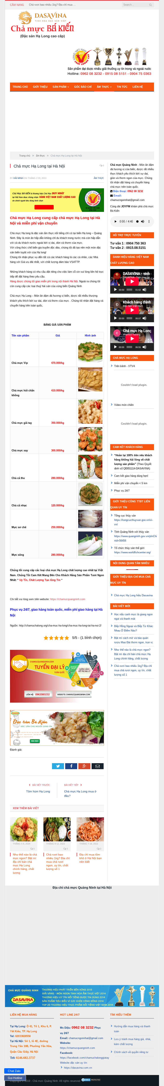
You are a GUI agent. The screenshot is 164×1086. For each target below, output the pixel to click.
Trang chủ (20, 86)
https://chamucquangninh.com (67, 599)
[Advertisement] (82, 122)
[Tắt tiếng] (144, 290)
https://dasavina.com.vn (78, 1067)
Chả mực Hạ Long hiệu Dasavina (133, 595)
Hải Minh (18, 178)
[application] (132, 281)
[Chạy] (115, 290)
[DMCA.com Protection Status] (91, 1080)
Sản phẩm (59, 86)
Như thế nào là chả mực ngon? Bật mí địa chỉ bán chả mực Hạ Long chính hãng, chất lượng (132, 654)
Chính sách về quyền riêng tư (131, 1052)
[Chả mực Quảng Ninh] (42, 24)
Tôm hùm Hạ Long (38, 791)
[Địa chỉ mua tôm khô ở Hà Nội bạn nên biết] (90, 831)
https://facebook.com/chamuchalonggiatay (84, 1057)
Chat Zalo (14, 1071)
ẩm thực (103, 86)
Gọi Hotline (15, 1078)
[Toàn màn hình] (150, 283)
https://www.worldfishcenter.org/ (132, 552)
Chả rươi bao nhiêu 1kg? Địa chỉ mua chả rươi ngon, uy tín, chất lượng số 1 (53, 4)
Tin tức (122, 86)
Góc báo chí (83, 86)
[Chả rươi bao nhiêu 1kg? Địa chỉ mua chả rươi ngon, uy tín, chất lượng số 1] (57, 831)
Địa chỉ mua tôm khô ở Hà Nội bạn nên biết (90, 858)
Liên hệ (138, 86)
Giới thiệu (40, 86)
